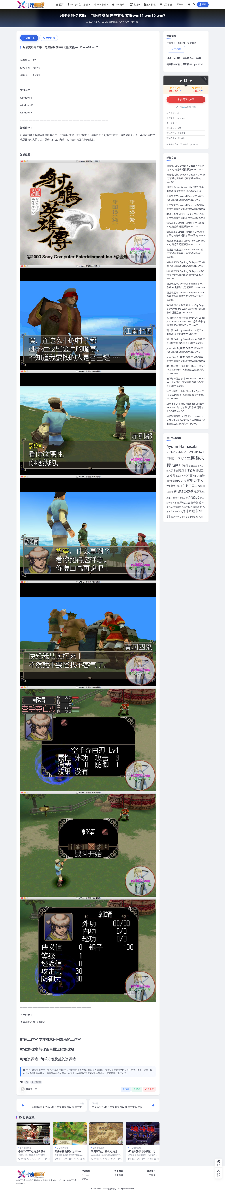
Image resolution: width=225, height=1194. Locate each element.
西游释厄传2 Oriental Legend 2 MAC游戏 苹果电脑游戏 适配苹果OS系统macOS (186, 296)
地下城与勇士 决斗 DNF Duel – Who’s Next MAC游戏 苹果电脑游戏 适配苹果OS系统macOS (186, 382)
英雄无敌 (194, 506)
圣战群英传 (181, 475)
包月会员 (176, 88)
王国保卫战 (183, 502)
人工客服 (196, 58)
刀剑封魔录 (177, 470)
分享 (127, 1089)
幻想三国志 (190, 486)
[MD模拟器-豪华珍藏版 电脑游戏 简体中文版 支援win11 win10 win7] (142, 1133)
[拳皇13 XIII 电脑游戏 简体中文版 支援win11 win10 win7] (33, 1133)
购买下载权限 (187, 99)
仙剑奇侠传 (180, 465)
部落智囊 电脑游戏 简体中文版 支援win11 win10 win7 (69, 1153)
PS (27, 1082)
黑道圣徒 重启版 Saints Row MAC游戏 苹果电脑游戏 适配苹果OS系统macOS (185, 253)
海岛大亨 (184, 498)
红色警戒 (196, 502)
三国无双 (180, 458)
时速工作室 (31, 1089)
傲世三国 (193, 465)
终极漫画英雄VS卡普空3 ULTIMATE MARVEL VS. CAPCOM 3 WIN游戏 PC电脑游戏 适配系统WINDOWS (186, 420)
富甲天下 (193, 480)
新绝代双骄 (183, 491)
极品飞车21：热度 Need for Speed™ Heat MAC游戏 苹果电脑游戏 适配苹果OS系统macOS (185, 407)
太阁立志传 (179, 481)
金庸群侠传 (184, 516)
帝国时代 (178, 486)
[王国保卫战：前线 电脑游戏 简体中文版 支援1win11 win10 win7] (106, 1133)
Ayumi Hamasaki (182, 446)
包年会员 (198, 88)
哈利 (172, 475)
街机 (202, 506)
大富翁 (191, 475)
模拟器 (169, 498)
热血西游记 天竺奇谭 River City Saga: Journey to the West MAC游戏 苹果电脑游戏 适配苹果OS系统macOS (186, 321)
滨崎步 (194, 497)
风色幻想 (194, 516)
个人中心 (86, 1175)
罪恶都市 (177, 506)
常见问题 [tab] (50, 37)
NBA (195, 451)
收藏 (138, 1089)
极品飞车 (199, 491)
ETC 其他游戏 (111, 21)
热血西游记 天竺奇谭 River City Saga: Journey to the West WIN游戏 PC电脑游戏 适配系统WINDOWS (186, 309)
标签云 (85, 1178)
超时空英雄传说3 (174, 511)
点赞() (150, 1089)
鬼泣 (201, 516)
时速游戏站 (111, 1188)
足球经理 (188, 511)
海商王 (176, 498)
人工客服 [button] (176, 49)
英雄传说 (186, 506)
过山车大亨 (175, 517)
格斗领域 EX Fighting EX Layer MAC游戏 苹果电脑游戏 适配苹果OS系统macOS (185, 274)
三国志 (170, 458)
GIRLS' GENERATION (180, 452)
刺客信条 (190, 470)
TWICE (202, 452)
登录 (204, 4)
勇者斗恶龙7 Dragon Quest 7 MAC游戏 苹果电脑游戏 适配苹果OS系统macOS (186, 178)
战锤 (200, 485)
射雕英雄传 (36, 1082)
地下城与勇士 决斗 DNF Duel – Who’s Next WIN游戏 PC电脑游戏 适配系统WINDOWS (186, 369)
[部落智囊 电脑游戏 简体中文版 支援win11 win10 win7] (70, 1133)
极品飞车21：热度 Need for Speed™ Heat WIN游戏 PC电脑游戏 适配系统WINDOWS (185, 395)
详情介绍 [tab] (30, 37)
